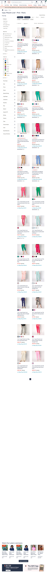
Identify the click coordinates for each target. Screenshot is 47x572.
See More (5, 53)
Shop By (5, 102)
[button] (2, 2)
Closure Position (6, 133)
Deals (2, 5)
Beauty (43, 5)
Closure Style (6, 124)
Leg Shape (5, 96)
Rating (4, 115)
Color (5, 56)
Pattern (4, 118)
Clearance (30, 5)
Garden (35, 5)
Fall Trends (15, 5)
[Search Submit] (32, 2)
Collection (5, 99)
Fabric (4, 90)
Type (4, 121)
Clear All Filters (42, 14)
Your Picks (7, 5)
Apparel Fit (5, 112)
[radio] (18, 40)
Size (4, 84)
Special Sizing (6, 93)
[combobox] (21, 2)
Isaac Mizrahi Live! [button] (26, 19)
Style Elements (6, 130)
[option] (23, 7)
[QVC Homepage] (2, 10)
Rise (4, 105)
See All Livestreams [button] (23, 561)
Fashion (39, 5)
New (11, 5)
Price (4, 87)
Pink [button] (32, 19)
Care (4, 127)
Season (4, 108)
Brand (5, 31)
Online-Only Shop (23, 5)
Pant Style (5, 80)
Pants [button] (19, 19)
